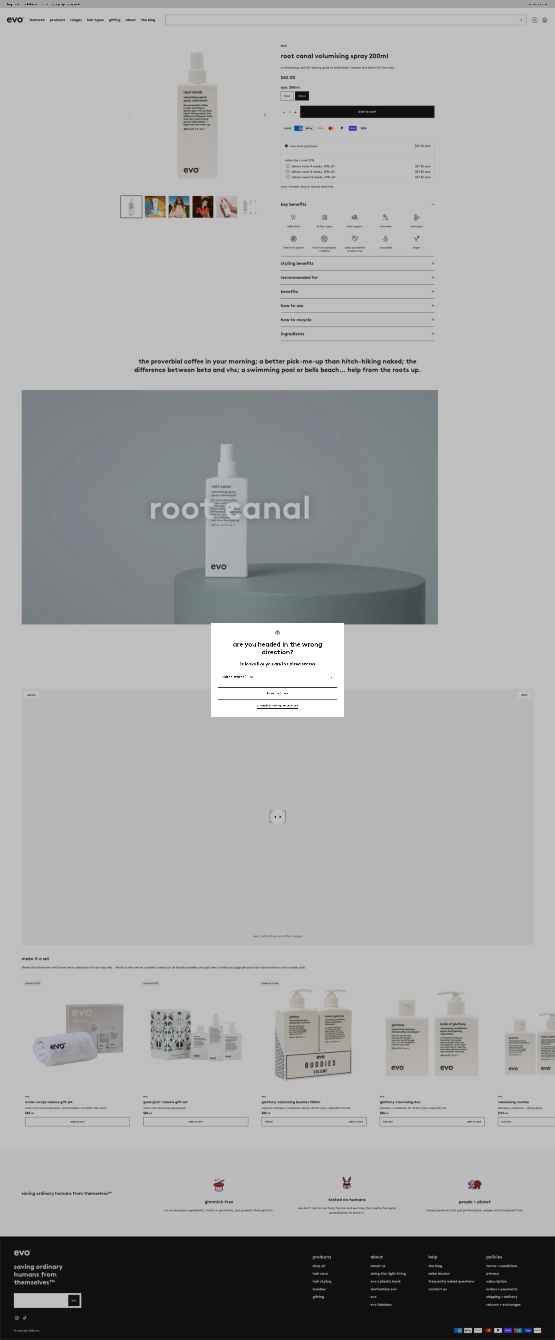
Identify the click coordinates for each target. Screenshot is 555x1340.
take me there (277, 693)
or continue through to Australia (277, 705)
